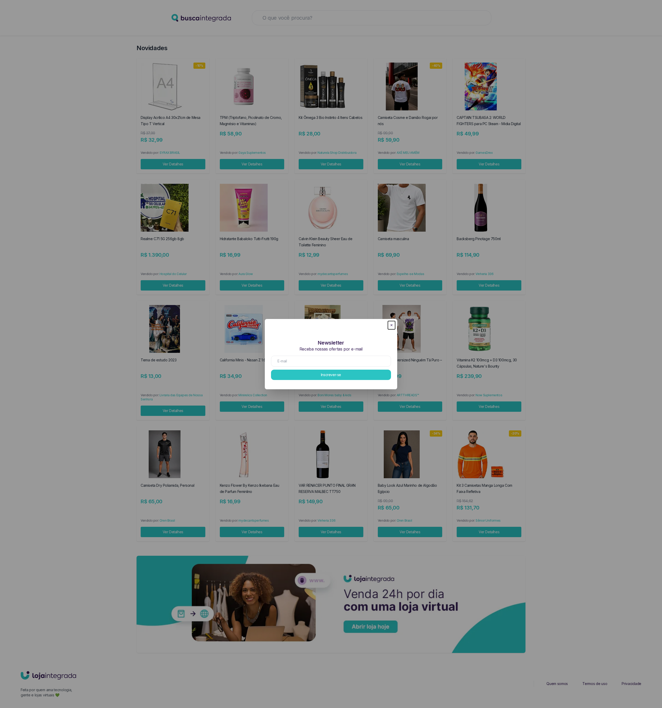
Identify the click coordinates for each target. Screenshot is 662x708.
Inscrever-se (331, 374)
